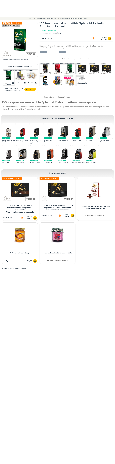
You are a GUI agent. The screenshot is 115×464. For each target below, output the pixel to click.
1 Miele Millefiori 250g (19, 253)
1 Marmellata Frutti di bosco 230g (57, 253)
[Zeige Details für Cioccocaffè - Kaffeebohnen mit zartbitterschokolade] (95, 189)
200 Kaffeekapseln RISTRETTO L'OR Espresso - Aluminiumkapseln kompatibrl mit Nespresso (57, 207)
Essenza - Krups (35, 161)
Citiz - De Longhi (63, 161)
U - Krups (89, 139)
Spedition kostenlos (11, 23)
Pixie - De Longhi (63, 139)
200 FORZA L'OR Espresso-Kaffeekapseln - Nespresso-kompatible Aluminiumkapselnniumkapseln (20, 208)
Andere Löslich (85, 59)
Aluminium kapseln (11, 26)
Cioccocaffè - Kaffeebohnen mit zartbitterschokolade (95, 207)
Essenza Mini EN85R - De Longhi (22, 140)
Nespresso (52, 52)
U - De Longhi (48, 161)
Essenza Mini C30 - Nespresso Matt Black (36, 140)
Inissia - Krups (76, 139)
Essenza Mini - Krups (48, 140)
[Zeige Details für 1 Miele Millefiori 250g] (20, 235)
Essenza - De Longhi (78, 161)
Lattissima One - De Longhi (8, 140)
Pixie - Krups (20, 161)
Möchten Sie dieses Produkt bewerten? (15, 59)
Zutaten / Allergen (64, 97)
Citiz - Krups (6, 161)
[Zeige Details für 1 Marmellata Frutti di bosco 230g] (57, 235)
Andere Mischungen (69, 59)
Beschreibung (49, 97)
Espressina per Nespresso (104, 140)
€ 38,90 (29, 89)
